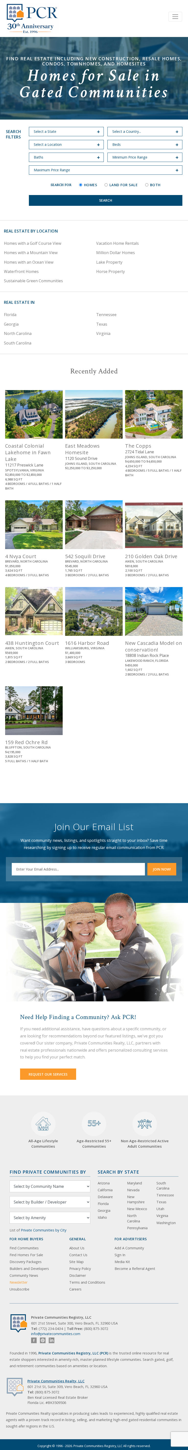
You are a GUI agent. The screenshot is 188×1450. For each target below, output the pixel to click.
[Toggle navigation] (175, 17)
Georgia (11, 324)
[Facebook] (34, 1340)
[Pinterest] (43, 1340)
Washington (166, 1222)
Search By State (118, 1172)
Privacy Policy (80, 1268)
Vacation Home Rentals (117, 243)
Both (155, 185)
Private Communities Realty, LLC (55, 1381)
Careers (75, 1289)
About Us (76, 1248)
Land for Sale (123, 185)
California (105, 1190)
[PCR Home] (21, 1323)
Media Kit (122, 1261)
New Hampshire (136, 1199)
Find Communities (24, 1248)
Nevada (133, 1190)
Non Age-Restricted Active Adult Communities (145, 1143)
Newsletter (18, 1282)
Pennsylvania (137, 1228)
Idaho (102, 1217)
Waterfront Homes (21, 271)
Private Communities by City (43, 1230)
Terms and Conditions (87, 1282)
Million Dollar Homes (115, 252)
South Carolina (17, 343)
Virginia (103, 333)
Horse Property (110, 271)
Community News (24, 1275)
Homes (90, 185)
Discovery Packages (26, 1261)
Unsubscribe (19, 1289)
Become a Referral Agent (135, 1268)
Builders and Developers (29, 1268)
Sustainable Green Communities (33, 280)
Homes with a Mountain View (31, 252)
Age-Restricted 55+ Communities (94, 1133)
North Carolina (18, 333)
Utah (160, 1208)
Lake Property (109, 262)
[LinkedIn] (51, 1340)
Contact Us (78, 1255)
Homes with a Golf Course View (32, 243)
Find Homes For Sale (26, 1255)
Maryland (134, 1183)
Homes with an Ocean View (28, 262)
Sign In (120, 1255)
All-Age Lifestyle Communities (43, 1143)
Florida (10, 314)
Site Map (76, 1261)
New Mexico (137, 1208)
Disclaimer (77, 1275)
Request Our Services (48, 1074)
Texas (101, 324)
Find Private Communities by (48, 1172)
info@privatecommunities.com (55, 1333)
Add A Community (129, 1248)
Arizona (104, 1183)
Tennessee (106, 314)
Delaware (105, 1196)
